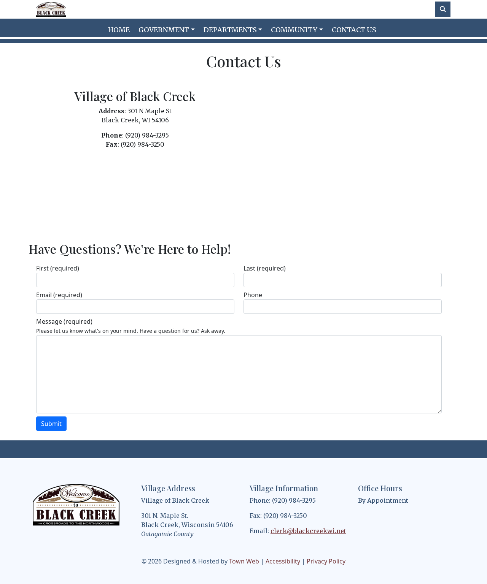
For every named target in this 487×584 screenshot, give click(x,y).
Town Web (244, 561)
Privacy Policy (326, 561)
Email (59, 295)
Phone (253, 295)
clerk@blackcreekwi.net (308, 531)
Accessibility (283, 561)
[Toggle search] (442, 9)
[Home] (51, 9)
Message (64, 321)
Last (265, 268)
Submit (51, 423)
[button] (168, 30)
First (57, 268)
